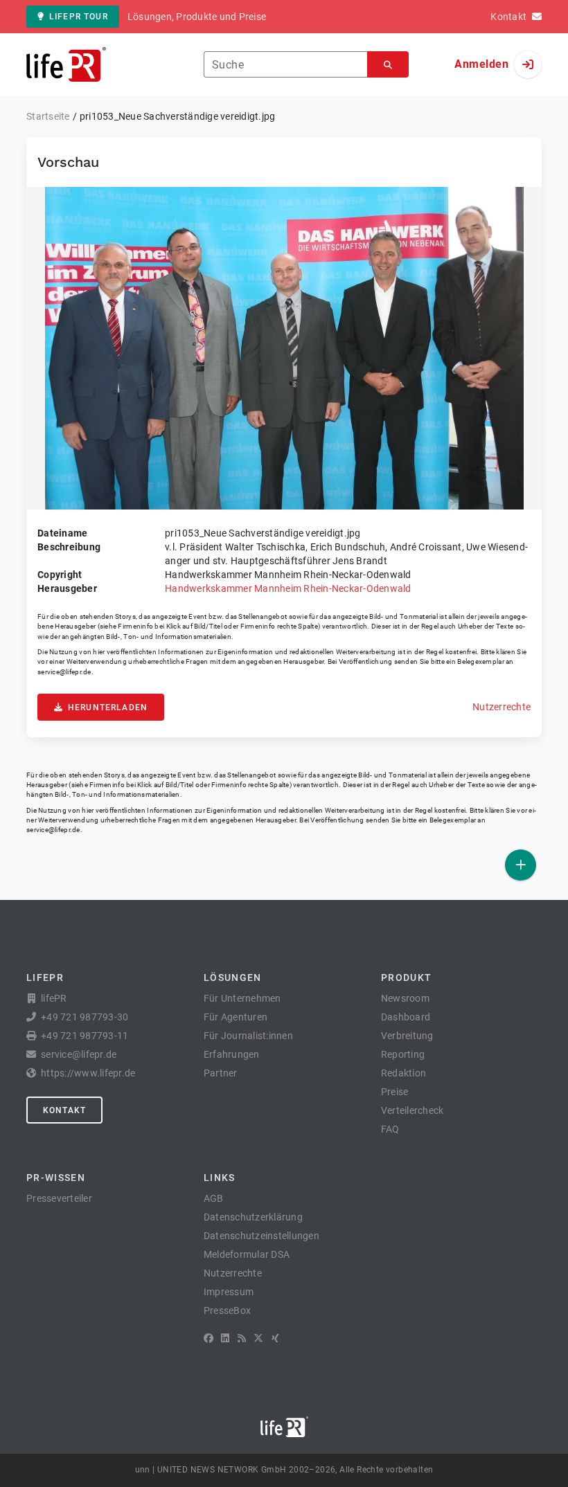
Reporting (403, 1054)
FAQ (390, 1129)
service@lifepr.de (64, 672)
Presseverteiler (59, 1198)
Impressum (229, 1291)
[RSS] (242, 1338)
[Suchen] (388, 64)
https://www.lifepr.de (88, 1073)
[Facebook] (208, 1338)
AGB (214, 1198)
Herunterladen (108, 707)
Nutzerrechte (501, 706)
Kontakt (64, 1110)
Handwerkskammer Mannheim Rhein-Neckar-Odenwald (288, 588)
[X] (258, 1338)
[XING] (275, 1338)
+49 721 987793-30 (84, 1016)
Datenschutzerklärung (253, 1217)
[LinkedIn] (225, 1338)
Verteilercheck (412, 1110)
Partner (221, 1073)
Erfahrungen (232, 1054)
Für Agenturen (235, 1016)
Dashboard (405, 1016)
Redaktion (403, 1073)
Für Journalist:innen (248, 1035)
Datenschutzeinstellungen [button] (261, 1235)
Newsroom (405, 998)
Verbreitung (407, 1035)
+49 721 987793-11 (84, 1035)
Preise (395, 1091)
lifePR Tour (78, 16)
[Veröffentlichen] (520, 865)
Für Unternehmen (242, 998)
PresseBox (227, 1310)
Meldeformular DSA (247, 1254)
